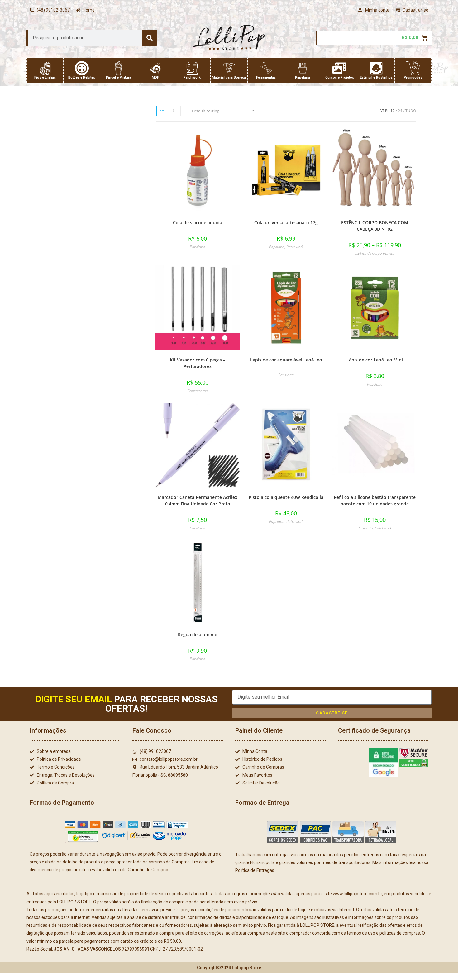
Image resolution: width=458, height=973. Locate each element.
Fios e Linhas (45, 78)
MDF (155, 78)
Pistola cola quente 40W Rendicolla (286, 497)
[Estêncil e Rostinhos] (376, 68)
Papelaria (302, 78)
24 (400, 110)
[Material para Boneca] (229, 68)
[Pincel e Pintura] (119, 68)
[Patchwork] (192, 68)
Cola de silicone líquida (197, 222)
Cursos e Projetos (339, 78)
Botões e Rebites (81, 78)
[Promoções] (413, 68)
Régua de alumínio (197, 634)
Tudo (410, 110)
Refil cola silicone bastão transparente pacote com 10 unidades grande (375, 500)
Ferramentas (266, 78)
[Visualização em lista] (175, 111)
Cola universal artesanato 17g (286, 222)
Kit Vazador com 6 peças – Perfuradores (197, 363)
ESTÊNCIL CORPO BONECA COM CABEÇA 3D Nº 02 (374, 225)
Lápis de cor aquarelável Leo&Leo (286, 360)
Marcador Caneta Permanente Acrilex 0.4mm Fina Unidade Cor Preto (197, 500)
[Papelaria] (303, 68)
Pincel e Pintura (118, 78)
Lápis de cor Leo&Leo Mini (374, 360)
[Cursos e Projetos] (339, 68)
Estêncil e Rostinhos (376, 78)
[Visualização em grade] (161, 111)
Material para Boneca (229, 78)
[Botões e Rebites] (82, 68)
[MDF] (155, 68)
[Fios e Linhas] (45, 68)
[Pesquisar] (149, 38)
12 (392, 110)
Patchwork (192, 78)
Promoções (413, 78)
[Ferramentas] (266, 68)
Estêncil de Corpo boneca (375, 253)
